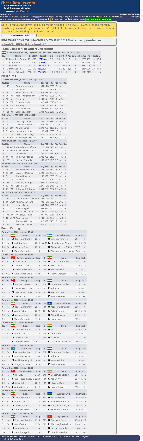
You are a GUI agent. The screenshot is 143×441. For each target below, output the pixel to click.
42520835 (42, 68)
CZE (30, 16)
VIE (110, 16)
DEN (33, 16)
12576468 (42, 59)
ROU (86, 16)
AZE (10, 16)
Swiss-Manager (93, 19)
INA (60, 16)
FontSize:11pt (116, 16)
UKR (107, 16)
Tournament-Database (18, 19)
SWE (100, 16)
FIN (46, 16)
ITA (63, 16)
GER (53, 16)
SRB (93, 16)
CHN (23, 16)
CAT (20, 16)
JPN (66, 16)
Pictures (55, 19)
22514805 (42, 62)
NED (76, 16)
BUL (16, 16)
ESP (40, 16)
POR (83, 16)
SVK (97, 16)
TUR (103, 16)
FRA (50, 16)
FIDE (109, 19)
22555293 (42, 71)
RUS (90, 16)
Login (132, 16)
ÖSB (104, 19)
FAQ (62, 19)
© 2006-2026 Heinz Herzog (45, 436)
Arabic (2, 16)
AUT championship (40, 19)
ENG (37, 16)
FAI (43, 16)
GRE (56, 16)
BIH (13, 16)
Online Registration (75, 19)
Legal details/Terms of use (12, 439)
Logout (136, 16)
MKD (69, 16)
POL (80, 16)
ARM (6, 16)
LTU (73, 16)
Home (3, 19)
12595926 (42, 65)
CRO (27, 16)
